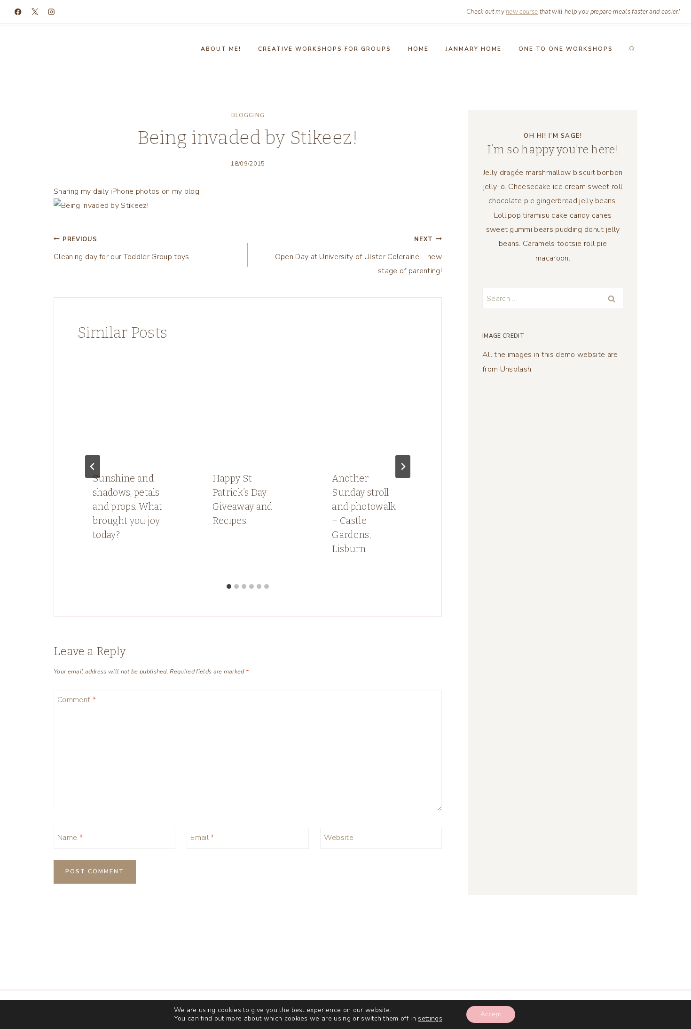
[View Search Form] (631, 49)
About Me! (221, 49)
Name (70, 838)
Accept (490, 1014)
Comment (76, 700)
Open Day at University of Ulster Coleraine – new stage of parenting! (358, 256)
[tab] (229, 586)
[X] (35, 12)
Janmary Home (474, 49)
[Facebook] (18, 12)
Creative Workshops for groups (324, 49)
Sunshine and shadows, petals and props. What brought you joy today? (128, 506)
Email (202, 838)
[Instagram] (51, 12)
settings (430, 1018)
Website (338, 838)
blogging (248, 115)
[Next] (402, 466)
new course (522, 12)
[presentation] (128, 405)
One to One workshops (565, 49)
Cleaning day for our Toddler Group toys (121, 248)
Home (418, 49)
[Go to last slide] (92, 466)
